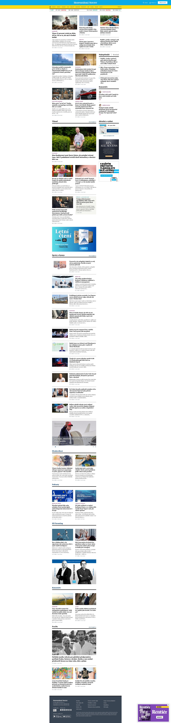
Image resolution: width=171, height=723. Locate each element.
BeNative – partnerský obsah (82, 197)
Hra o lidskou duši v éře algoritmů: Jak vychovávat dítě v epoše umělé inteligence (62, 544)
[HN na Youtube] (71, 710)
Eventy (105, 702)
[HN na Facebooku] (63, 710)
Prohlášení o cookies (92, 702)
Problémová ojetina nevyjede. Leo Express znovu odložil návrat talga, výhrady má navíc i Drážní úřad (82, 297)
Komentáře (56, 588)
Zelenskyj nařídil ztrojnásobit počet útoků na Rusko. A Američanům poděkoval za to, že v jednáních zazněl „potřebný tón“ (62, 71)
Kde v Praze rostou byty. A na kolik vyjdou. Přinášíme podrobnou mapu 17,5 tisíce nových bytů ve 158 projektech (109, 71)
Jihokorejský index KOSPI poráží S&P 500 (73, 441)
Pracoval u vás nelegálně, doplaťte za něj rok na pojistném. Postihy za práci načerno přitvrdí (82, 263)
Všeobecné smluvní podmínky (94, 707)
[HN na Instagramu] (65, 710)
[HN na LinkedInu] (67, 710)
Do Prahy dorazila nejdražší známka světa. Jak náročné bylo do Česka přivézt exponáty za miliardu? (82, 391)
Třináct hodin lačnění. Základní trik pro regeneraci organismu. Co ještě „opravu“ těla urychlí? (62, 470)
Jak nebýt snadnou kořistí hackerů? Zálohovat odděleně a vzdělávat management (85, 280)
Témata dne (59, 424)
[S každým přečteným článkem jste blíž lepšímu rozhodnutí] (109, 171)
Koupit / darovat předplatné (109, 700)
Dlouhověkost (57, 451)
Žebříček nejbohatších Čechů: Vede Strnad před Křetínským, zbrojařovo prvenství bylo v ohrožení (82, 375)
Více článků (92, 121)
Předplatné (162, 2)
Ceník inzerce (78, 709)
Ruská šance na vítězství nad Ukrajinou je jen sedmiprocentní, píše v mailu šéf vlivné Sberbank (82, 345)
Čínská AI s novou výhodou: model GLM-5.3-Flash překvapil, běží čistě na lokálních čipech (82, 360)
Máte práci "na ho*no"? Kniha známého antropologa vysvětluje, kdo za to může (62, 105)
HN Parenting (57, 523)
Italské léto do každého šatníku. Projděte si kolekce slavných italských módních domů (85, 682)
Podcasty (55, 484)
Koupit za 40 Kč (112, 130)
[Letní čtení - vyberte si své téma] (74, 239)
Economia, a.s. (62, 702)
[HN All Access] (109, 149)
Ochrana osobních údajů (93, 700)
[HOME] (50, 7)
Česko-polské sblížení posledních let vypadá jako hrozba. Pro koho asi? (85, 610)
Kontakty (78, 700)
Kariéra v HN (78, 707)
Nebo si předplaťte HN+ (108, 135)
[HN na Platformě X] (61, 710)
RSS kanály (106, 707)
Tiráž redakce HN (79, 702)
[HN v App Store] (67, 716)
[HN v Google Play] (57, 716)
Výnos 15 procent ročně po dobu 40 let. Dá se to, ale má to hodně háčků (64, 35)
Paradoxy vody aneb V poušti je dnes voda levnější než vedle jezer (108, 96)
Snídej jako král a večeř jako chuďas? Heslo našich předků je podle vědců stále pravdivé (85, 470)
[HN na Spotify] (69, 710)
